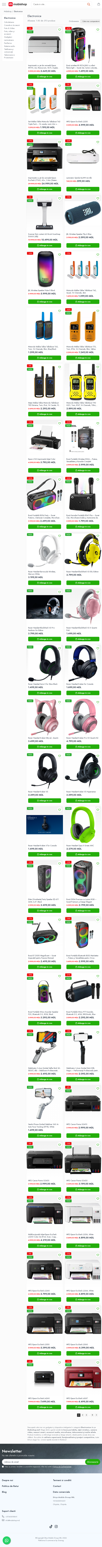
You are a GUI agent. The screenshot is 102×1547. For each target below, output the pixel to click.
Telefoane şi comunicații (8, 50)
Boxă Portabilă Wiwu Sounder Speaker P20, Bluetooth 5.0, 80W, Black (43, 1013)
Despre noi (7, 1480)
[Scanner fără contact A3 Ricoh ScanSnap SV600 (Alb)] (44, 213)
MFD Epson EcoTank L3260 (39, 1291)
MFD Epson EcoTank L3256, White (79, 1234)
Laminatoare (9, 40)
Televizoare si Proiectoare (9, 56)
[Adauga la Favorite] (59, 29)
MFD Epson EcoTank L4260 (39, 1398)
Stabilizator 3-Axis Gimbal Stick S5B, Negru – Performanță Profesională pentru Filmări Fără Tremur (82, 1069)
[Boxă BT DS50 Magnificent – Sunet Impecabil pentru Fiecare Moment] (44, 934)
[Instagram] (56, 1526)
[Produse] (4, 5)
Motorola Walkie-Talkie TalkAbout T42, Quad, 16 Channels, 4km (81, 291)
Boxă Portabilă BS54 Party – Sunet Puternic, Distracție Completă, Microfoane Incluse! (44, 516)
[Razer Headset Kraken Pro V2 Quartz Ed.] (83, 717)
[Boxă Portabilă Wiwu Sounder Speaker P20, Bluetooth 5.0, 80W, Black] (44, 991)
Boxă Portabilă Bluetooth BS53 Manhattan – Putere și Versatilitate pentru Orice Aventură (82, 956)
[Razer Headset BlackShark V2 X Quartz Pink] (83, 607)
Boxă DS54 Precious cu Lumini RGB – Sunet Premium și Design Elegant (81, 900)
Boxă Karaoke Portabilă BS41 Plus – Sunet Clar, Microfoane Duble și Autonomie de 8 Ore (82, 516)
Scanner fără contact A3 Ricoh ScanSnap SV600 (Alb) (44, 235)
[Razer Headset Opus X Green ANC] (83, 824)
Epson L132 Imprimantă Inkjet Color (41, 459)
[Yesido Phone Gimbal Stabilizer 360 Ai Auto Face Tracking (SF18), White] (44, 1103)
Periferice (8, 43)
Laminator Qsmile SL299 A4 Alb (79, 178)
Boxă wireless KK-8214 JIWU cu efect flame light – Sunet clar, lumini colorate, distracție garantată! (81, 66)
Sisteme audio (9, 46)
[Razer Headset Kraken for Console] (83, 663)
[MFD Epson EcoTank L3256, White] (83, 1213)
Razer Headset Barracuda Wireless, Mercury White (42, 572)
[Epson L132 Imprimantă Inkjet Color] (44, 438)
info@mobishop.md (12, 1520)
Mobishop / (8, 11)
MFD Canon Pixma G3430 (77, 1180)
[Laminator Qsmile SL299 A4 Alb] (83, 157)
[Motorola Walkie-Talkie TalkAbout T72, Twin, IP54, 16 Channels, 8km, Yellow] (83, 326)
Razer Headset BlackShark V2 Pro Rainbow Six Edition (41, 629)
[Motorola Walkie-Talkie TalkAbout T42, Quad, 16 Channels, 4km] (83, 269)
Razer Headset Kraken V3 (38, 791)
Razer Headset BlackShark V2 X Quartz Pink (81, 629)
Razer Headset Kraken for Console (79, 684)
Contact (57, 1486)
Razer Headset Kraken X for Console (42, 845)
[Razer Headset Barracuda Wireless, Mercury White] (44, 550)
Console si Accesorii (12, 25)
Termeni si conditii (62, 1480)
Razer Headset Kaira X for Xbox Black (42, 684)
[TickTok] (51, 1526)
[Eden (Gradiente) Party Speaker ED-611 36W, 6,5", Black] (44, 878)
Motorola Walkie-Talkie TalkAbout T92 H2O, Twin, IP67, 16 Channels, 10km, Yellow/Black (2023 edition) (81, 404)
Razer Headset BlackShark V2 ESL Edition (82, 571)
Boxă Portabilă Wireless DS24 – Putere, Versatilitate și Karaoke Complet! (81, 460)
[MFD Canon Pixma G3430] (83, 1159)
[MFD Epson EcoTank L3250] (83, 100)
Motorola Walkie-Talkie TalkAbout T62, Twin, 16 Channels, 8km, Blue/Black (43, 347)
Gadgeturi (8, 37)
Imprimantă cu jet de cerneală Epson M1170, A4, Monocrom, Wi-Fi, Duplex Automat (43, 66)
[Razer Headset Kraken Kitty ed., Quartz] (44, 717)
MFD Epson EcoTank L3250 (77, 121)
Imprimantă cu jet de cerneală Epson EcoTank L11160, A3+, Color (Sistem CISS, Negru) (42, 179)
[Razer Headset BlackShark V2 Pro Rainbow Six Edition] (44, 607)
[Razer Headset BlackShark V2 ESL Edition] (83, 550)
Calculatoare (9, 22)
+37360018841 (11, 1516)
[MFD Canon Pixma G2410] (83, 1103)
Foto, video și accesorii (9, 32)
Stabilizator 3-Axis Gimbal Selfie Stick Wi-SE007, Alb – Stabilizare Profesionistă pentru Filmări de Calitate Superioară (44, 1069)
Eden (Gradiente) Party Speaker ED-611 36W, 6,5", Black (43, 900)
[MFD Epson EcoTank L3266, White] (83, 1270)
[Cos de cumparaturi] (98, 4)
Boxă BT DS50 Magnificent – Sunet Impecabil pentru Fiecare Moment (42, 956)
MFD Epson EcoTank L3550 (39, 1344)
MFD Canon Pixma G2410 (76, 1124)
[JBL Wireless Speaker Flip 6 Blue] (83, 213)
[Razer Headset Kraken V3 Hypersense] (83, 771)
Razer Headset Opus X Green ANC (80, 845)
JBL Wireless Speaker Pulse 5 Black (41, 290)
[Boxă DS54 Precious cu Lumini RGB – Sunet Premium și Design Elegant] (83, 878)
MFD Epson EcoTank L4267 (77, 1398)
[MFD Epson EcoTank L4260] (44, 1377)
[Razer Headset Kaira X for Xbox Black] (44, 663)
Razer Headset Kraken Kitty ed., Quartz (43, 738)
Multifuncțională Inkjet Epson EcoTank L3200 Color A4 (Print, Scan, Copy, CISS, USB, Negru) (42, 1235)
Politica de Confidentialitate (62, 1467)
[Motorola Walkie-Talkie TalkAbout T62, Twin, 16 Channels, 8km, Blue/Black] (44, 326)
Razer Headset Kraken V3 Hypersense (81, 791)
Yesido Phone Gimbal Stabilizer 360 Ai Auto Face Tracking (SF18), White (43, 1125)
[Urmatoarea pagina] (96, 1415)
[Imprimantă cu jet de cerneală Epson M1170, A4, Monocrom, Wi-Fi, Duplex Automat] (44, 44)
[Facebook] (46, 1526)
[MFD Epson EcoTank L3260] (44, 1270)
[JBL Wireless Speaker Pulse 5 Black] (44, 269)
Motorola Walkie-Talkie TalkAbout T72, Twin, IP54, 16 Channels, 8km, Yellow (81, 347)
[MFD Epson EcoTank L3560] (83, 1323)
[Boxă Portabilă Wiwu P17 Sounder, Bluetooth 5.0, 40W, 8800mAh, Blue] (83, 991)
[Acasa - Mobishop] (17, 4)
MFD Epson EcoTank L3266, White (80, 1291)
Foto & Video (9, 28)
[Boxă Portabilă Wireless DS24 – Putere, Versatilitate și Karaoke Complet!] (83, 438)
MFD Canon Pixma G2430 (38, 1180)
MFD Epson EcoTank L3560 (77, 1344)
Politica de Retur (10, 1486)
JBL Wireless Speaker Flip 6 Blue (78, 234)
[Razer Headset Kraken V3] (44, 771)
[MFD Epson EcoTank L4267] (83, 1377)
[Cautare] (89, 4)
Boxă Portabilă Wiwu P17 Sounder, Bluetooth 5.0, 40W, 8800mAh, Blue (80, 1013)
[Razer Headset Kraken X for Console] (44, 824)
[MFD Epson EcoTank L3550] (44, 1323)
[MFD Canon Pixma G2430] (44, 1159)
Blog (4, 1492)
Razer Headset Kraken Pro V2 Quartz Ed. (82, 738)
